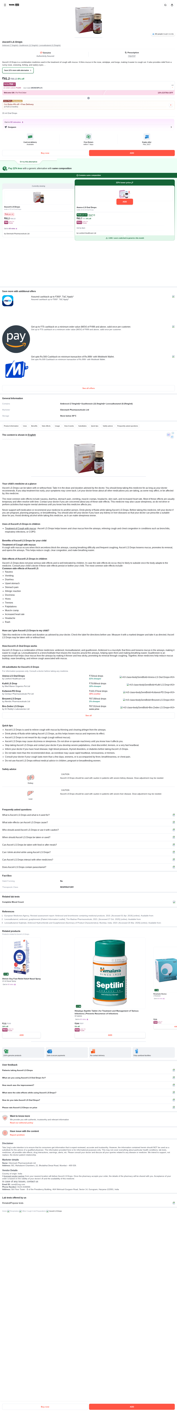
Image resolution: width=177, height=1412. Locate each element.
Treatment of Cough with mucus (20, 528)
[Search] (165, 5)
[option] (11, 426)
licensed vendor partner (14, 1176)
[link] (14, 5)
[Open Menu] (5, 5)
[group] (88, 18)
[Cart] (171, 5)
